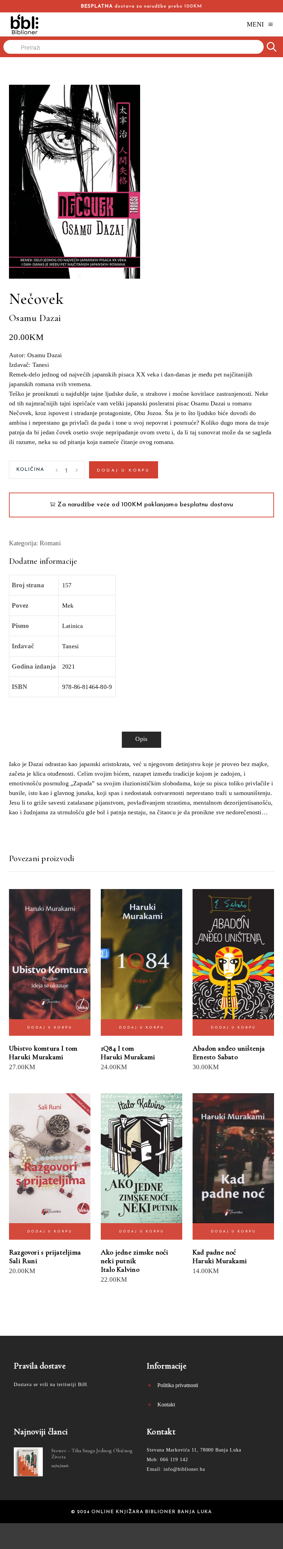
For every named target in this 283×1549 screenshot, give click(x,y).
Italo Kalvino (120, 1269)
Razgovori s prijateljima (45, 1252)
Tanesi (70, 646)
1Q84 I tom (117, 1048)
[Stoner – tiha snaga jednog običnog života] (28, 1461)
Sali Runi (23, 1261)
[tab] (141, 740)
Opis (141, 738)
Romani (50, 543)
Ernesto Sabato (215, 1057)
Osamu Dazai (35, 318)
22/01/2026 (59, 1465)
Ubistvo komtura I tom (43, 1048)
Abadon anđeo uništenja (229, 1048)
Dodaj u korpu (123, 470)
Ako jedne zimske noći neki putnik (134, 1256)
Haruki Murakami (36, 1057)
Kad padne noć (214, 1252)
